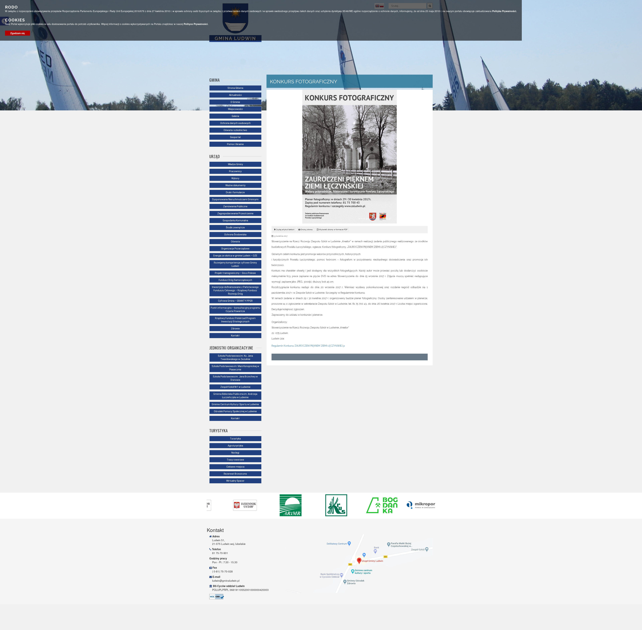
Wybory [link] (235, 178)
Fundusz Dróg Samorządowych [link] (235, 280)
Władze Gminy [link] (235, 164)
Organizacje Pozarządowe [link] (235, 248)
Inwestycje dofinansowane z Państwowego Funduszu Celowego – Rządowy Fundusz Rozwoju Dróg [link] (235, 290)
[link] (305, 229)
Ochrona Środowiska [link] (235, 234)
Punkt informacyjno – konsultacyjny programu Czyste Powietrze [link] (235, 309)
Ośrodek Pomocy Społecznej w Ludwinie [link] (235, 411)
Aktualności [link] (235, 95)
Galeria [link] (235, 116)
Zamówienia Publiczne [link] (235, 206)
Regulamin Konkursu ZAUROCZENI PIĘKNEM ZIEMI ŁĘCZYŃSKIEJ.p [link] (308, 345)
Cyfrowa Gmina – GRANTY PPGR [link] (235, 300)
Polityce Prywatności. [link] (196, 24)
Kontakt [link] (235, 335)
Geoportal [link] (235, 137)
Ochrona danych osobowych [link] (235, 123)
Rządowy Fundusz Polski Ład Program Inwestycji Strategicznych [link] (235, 320)
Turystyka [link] (235, 438)
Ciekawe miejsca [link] (235, 466)
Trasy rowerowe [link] (235, 459)
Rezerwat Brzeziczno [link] (235, 473)
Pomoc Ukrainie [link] (235, 144)
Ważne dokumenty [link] (235, 185)
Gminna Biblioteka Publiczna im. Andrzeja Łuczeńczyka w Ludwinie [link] (235, 396)
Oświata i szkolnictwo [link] (235, 130)
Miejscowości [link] (235, 109)
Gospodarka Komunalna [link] (235, 220)
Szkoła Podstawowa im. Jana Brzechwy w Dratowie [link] (235, 378)
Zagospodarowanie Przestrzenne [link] (235, 213)
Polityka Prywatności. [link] (504, 11)
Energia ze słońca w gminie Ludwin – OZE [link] (235, 255)
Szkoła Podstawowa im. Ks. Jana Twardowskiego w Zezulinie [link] (235, 357)
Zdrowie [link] (235, 328)
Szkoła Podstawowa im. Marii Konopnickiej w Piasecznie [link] (235, 368)
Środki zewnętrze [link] (235, 227)
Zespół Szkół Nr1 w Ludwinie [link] (235, 387)
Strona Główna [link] (235, 88)
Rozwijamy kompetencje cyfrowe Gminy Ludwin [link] (235, 264)
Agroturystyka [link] (235, 445)
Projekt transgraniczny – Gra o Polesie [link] (235, 273)
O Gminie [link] (235, 102)
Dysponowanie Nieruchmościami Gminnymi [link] (235, 199)
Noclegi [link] (235, 452)
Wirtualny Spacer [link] (235, 480)
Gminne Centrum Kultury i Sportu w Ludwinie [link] (235, 404)
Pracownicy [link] (235, 171)
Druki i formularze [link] (235, 192)
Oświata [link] (235, 241)
